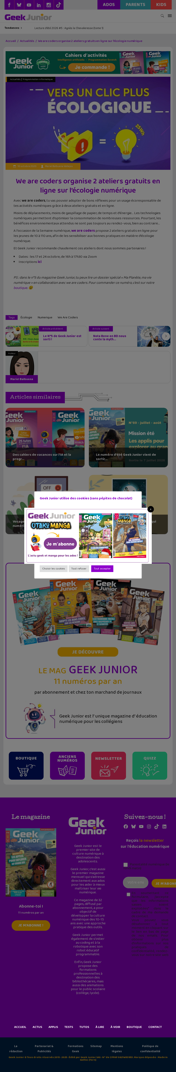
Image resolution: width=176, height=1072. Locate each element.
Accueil (20, 1027)
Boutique (134, 1027)
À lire (100, 1027)
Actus (37, 1027)
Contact (155, 1027)
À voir (115, 1027)
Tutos (84, 1027)
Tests (68, 1027)
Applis (53, 1027)
